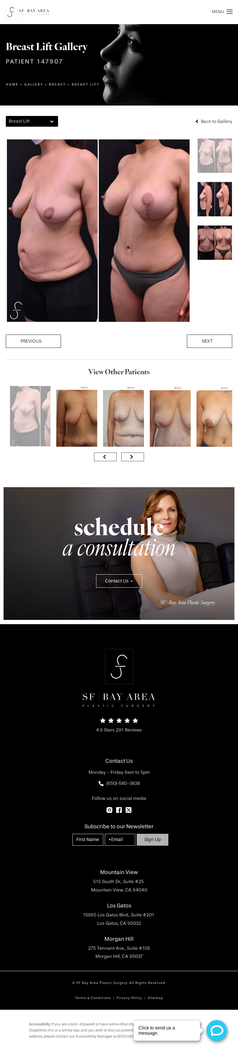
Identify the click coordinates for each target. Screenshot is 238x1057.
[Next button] (132, 457)
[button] (230, 12)
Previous (31, 341)
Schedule (119, 540)
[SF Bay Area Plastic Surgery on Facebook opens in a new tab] (119, 810)
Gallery (33, 84)
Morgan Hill (119, 939)
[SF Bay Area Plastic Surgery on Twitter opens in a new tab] (128, 810)
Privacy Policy (129, 998)
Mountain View (119, 872)
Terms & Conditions (93, 998)
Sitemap (155, 998)
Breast (57, 84)
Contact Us (117, 581)
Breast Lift (86, 84)
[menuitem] (109, 810)
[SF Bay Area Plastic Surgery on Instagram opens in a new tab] (109, 810)
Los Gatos (119, 906)
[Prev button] (105, 457)
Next (207, 341)
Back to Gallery (216, 121)
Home (12, 84)
